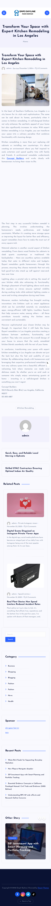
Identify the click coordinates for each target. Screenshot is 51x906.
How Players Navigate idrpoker (20, 769)
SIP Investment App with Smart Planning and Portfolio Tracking (23, 847)
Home (25, 42)
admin (8, 68)
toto (7, 733)
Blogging (11, 678)
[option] (25, 841)
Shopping (12, 672)
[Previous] (40, 818)
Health (10, 701)
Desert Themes (43, 888)
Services (16, 68)
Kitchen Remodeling (26, 408)
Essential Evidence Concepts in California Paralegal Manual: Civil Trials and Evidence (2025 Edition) (25, 786)
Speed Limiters (24, 594)
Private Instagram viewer (27, 523)
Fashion (11, 684)
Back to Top (26, 901)
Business (11, 666)
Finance (12, 838)
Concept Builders (15, 158)
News (10, 695)
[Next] (44, 818)
